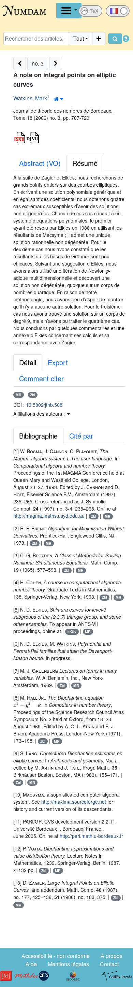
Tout (78, 38)
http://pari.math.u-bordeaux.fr (91, 835)
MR (18, 394)
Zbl (32, 394)
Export (58, 362)
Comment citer (41, 378)
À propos (111, 956)
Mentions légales (68, 964)
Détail (27, 362)
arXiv (72, 631)
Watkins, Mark (30, 98)
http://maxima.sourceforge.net (73, 801)
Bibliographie (38, 436)
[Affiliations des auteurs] (58, 98)
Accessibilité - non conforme (55, 956)
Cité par (81, 436)
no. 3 (38, 63)
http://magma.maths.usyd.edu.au (49, 515)
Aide (31, 964)
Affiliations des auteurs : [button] (39, 413)
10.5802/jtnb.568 (44, 404)
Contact (109, 964)
